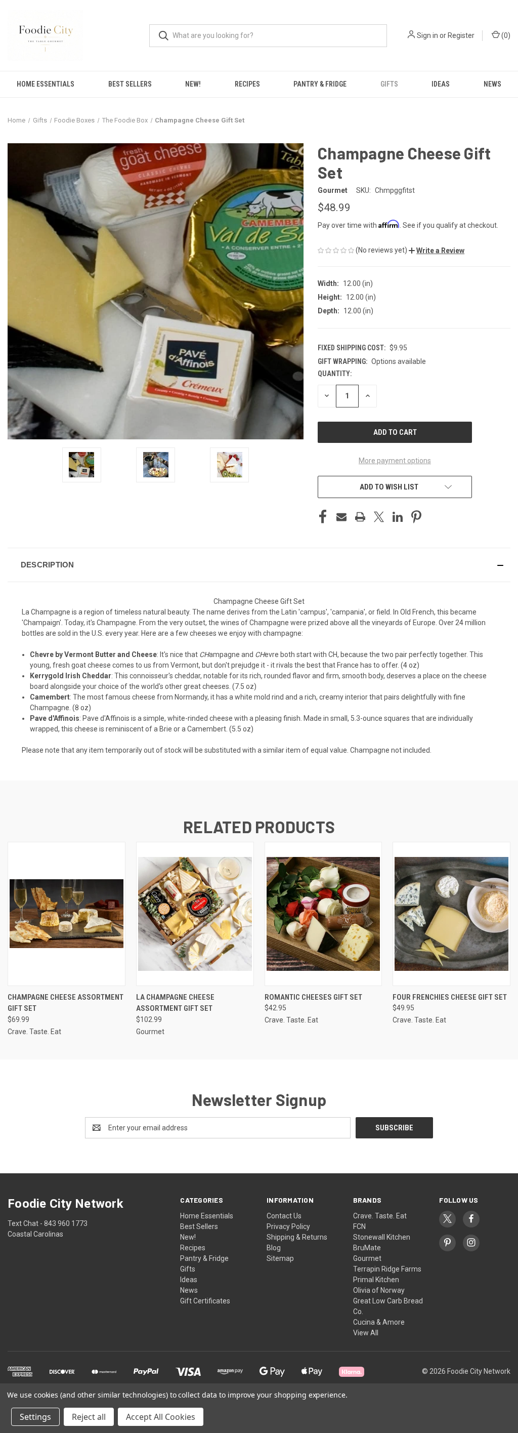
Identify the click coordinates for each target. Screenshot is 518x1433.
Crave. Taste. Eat (380, 1216)
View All (365, 1333)
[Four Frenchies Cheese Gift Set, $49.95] (451, 914)
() (505, 35)
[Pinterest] (416, 517)
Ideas (440, 84)
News (189, 1290)
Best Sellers (130, 84)
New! (193, 84)
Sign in (427, 35)
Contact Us (284, 1216)
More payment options (395, 461)
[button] (436, 251)
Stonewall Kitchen (381, 1237)
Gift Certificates (205, 1301)
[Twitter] (379, 517)
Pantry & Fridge (320, 84)
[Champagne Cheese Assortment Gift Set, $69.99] (66, 914)
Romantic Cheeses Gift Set (313, 997)
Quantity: (335, 374)
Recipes (247, 84)
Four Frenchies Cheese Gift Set (450, 997)
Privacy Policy (288, 1226)
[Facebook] (323, 517)
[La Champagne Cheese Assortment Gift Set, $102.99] (195, 914)
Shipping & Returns (297, 1237)
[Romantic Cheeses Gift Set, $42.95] (323, 914)
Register (461, 35)
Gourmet (367, 1258)
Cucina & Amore (379, 1322)
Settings (35, 1416)
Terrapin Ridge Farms (387, 1269)
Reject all (89, 1416)
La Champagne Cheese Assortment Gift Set (175, 1003)
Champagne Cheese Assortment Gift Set (65, 1003)
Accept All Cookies (160, 1416)
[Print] (360, 517)
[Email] (341, 517)
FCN (359, 1226)
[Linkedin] (398, 517)
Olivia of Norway (379, 1290)
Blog (274, 1248)
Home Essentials (45, 84)
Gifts (389, 84)
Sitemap (280, 1258)
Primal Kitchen (376, 1280)
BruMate (367, 1248)
